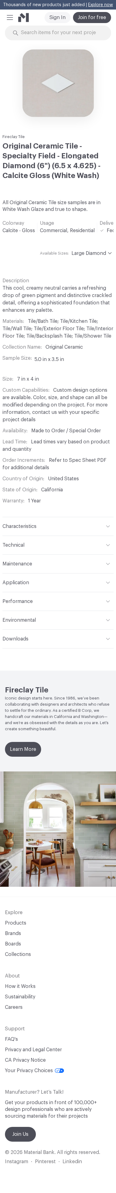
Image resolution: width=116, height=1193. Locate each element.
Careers (14, 1007)
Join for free (92, 17)
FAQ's (11, 1039)
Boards (13, 943)
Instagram (16, 1161)
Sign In (57, 17)
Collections (18, 954)
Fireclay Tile (13, 137)
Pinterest (45, 1161)
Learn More (23, 749)
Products (15, 923)
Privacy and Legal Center (33, 1049)
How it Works (20, 986)
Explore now (100, 5)
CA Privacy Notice (25, 1060)
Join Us (20, 1134)
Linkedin (72, 1161)
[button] (10, 17)
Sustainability (20, 996)
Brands (13, 933)
